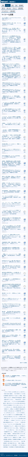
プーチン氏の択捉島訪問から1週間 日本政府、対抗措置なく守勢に (11, 330)
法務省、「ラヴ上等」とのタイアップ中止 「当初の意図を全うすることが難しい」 (11, 124)
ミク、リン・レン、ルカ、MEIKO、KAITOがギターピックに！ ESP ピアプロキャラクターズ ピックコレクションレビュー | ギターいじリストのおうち (11, 204)
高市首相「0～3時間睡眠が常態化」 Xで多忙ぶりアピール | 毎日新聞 (15, 376)
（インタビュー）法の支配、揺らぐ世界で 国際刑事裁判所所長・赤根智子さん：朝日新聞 (11, 104)
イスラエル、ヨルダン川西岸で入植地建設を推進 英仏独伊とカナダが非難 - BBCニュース (11, 118)
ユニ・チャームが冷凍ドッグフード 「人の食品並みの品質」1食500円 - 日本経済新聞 (11, 197)
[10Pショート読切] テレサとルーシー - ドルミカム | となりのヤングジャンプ (11, 299)
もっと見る (25, 387)
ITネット (15, 8)
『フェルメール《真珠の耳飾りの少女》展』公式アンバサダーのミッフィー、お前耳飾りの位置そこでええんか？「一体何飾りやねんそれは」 (11, 236)
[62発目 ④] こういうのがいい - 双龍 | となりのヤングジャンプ (11, 144)
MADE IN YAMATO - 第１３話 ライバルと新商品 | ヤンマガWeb (11, 23)
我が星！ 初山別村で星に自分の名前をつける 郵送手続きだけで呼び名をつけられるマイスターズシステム (11, 313)
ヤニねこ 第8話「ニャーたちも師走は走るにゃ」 (11, 318)
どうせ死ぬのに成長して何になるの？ (13, 380)
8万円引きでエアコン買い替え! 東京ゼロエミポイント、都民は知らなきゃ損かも (11, 261)
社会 (16, 5)
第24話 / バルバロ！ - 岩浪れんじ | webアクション (11, 294)
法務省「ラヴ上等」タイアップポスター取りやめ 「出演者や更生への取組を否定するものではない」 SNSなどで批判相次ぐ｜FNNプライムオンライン (11, 184)
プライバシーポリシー (23, 455)
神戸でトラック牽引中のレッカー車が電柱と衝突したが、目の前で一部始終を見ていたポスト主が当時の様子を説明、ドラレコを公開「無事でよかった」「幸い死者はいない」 (11, 343)
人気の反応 (12, 11)
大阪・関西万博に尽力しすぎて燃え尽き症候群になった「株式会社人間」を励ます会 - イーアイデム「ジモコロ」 (11, 267)
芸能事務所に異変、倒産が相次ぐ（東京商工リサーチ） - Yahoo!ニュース (11, 243)
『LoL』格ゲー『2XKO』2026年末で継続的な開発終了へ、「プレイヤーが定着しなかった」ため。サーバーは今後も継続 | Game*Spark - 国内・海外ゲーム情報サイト (11, 137)
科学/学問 (20, 8)
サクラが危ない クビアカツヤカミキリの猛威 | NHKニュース (11, 18)
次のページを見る (23, 362)
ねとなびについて (9, 455)
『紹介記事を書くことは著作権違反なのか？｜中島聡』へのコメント (11, 279)
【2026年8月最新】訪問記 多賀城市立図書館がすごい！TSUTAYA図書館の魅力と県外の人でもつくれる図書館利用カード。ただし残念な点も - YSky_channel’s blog (11, 287)
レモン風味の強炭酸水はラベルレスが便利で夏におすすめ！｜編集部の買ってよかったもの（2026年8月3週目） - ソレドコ (11, 110)
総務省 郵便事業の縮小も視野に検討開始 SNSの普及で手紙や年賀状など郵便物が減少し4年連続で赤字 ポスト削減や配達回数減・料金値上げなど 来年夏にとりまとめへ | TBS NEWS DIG (11, 164)
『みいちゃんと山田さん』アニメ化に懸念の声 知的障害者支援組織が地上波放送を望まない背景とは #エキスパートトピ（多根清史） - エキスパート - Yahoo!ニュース (11, 228)
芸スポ (3, 8)
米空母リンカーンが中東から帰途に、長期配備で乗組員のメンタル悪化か (11, 336)
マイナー (8, 5)
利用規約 (15, 455)
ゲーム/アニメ (5, 11)
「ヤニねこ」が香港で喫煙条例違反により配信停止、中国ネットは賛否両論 (11, 130)
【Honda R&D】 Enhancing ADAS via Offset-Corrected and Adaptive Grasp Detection (11, 324)
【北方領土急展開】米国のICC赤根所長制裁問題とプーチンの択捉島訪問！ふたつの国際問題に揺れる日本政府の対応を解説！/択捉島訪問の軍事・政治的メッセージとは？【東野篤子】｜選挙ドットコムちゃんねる (11, 76)
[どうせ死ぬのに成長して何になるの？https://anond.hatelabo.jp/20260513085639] (4, 380)
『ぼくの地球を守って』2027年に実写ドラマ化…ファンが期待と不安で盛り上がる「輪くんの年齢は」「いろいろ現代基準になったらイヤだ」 (11, 58)
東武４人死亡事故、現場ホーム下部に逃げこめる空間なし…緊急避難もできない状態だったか (11, 178)
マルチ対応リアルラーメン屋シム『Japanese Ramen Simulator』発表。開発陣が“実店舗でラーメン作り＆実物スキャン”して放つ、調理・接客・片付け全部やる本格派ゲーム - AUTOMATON (11, 50)
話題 (3, 5)
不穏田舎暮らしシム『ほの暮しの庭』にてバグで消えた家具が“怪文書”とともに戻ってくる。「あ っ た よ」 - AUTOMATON (11, 30)
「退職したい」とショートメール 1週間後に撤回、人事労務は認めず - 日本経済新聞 (11, 255)
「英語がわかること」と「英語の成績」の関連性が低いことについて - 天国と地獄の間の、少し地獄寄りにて (11, 97)
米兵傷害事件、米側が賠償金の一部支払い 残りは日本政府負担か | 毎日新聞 (11, 191)
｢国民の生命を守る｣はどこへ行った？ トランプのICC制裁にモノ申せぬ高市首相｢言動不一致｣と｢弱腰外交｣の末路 (11, 84)
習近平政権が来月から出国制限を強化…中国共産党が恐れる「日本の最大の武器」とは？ (11, 249)
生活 (12, 5)
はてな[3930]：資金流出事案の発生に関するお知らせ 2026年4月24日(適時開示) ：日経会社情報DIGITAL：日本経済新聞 (15, 384)
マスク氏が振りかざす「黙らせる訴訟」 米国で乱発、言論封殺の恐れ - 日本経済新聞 (11, 350)
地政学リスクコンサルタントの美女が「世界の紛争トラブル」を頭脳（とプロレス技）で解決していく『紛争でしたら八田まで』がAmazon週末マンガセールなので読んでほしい (11, 66)
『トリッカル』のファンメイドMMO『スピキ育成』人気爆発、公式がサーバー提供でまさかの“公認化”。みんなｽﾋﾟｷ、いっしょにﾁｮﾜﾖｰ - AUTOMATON (11, 212)
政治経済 (21, 5)
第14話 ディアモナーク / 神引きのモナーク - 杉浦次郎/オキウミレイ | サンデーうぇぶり (11, 150)
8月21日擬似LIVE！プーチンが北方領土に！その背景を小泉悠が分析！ (11, 156)
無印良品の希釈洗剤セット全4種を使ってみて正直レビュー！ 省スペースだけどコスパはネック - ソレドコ (11, 273)
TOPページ (3, 455)
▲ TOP (2, 454)
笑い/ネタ (9, 8)
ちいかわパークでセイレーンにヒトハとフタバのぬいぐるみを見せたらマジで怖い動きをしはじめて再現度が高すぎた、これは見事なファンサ (11, 305)
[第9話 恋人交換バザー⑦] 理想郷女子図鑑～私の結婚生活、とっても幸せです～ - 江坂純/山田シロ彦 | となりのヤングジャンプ (11, 219)
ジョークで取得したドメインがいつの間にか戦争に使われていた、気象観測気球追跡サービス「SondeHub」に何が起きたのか (11, 357)
